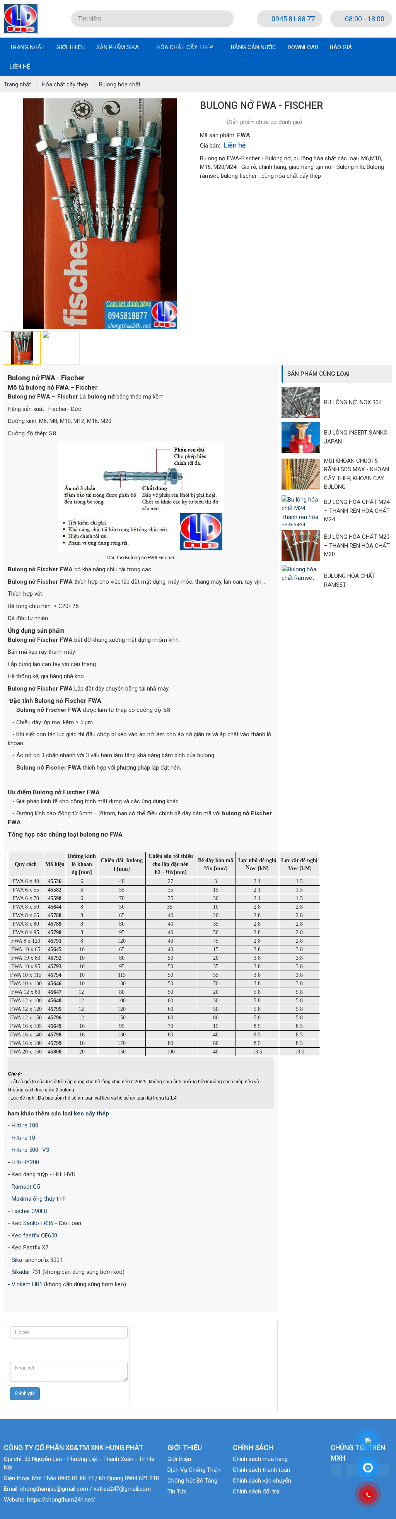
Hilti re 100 (25, 1125)
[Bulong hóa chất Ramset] (303, 580)
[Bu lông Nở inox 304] (303, 402)
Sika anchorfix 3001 (37, 1259)
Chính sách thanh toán (261, 1469)
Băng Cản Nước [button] (253, 47)
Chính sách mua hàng (260, 1458)
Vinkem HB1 (27, 1284)
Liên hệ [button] (20, 66)
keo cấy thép (91, 1113)
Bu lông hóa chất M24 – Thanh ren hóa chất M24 (357, 510)
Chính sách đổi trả (256, 1491)
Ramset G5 (26, 1186)
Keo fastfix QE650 (34, 1235)
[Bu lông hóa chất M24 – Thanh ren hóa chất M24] (303, 510)
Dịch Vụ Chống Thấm (194, 1469)
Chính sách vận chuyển (262, 1480)
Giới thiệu (179, 1458)
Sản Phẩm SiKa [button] (118, 47)
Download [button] (303, 47)
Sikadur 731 (26, 1271)
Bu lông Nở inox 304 (353, 402)
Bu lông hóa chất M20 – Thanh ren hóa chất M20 (357, 545)
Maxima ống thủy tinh (39, 1198)
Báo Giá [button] (341, 47)
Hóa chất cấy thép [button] (186, 47)
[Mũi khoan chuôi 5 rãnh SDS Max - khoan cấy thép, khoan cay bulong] (303, 474)
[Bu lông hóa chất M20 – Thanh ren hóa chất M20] (303, 545)
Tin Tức (177, 1491)
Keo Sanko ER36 (32, 1223)
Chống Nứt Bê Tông (192, 1480)
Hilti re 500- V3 (30, 1149)
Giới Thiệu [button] (70, 47)
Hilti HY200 (25, 1162)
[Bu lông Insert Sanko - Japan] (303, 437)
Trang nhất (27, 47)
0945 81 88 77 (292, 19)
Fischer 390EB (30, 1211)
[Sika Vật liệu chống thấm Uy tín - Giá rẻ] (21, 18)
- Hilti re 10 (21, 1137)
